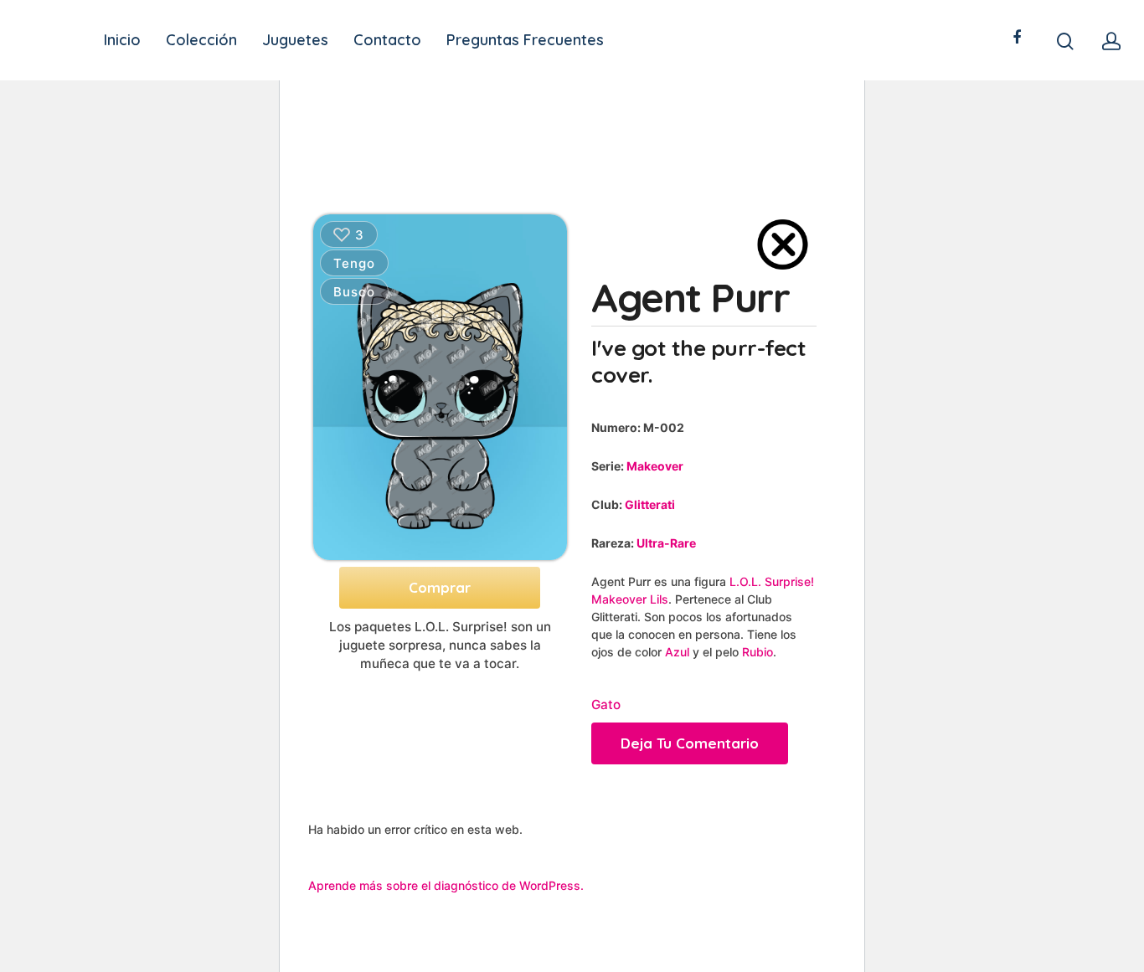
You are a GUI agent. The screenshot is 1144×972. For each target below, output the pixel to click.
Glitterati (650, 504)
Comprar (440, 587)
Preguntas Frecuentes (525, 40)
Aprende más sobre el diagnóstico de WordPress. (446, 885)
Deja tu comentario (690, 743)
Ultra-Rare (666, 543)
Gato (606, 704)
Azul (677, 652)
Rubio (757, 652)
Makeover (654, 466)
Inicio (122, 40)
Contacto (387, 40)
